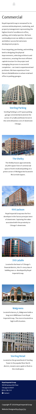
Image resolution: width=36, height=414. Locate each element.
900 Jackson (18, 209)
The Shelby (18, 158)
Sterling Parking (18, 108)
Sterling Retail (18, 356)
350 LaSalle (18, 260)
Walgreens (18, 308)
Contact (6, 393)
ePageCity (22, 409)
